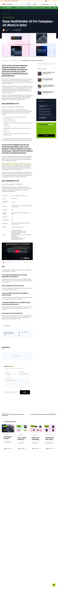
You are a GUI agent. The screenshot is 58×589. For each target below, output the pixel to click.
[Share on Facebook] (19, 332)
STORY (8, 448)
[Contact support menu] (54, 585)
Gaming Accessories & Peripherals (43, 106)
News (7, 60)
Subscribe (45, 135)
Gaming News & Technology (44, 109)
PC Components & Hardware (8, 17)
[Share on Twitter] (22, 332)
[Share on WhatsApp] (28, 332)
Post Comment (25, 392)
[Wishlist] (51, 4)
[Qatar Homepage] (8, 4)
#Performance (7, 325)
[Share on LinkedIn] (25, 332)
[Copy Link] (19, 335)
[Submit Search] (28, 4)
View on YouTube (27, 262)
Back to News (7, 14)
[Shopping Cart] (55, 4)
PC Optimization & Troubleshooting (43, 118)
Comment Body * (8, 377)
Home (3, 60)
